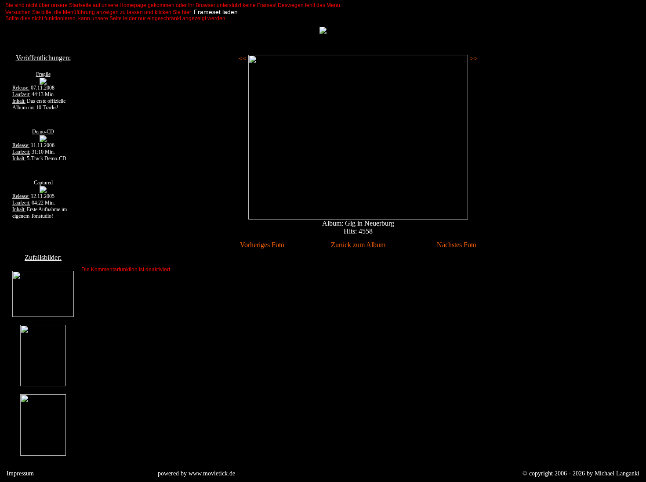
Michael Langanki (617, 473)
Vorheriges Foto (262, 244)
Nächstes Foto (456, 244)
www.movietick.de (212, 473)
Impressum (20, 473)
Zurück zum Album (358, 244)
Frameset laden (216, 11)
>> (473, 58)
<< (243, 58)
